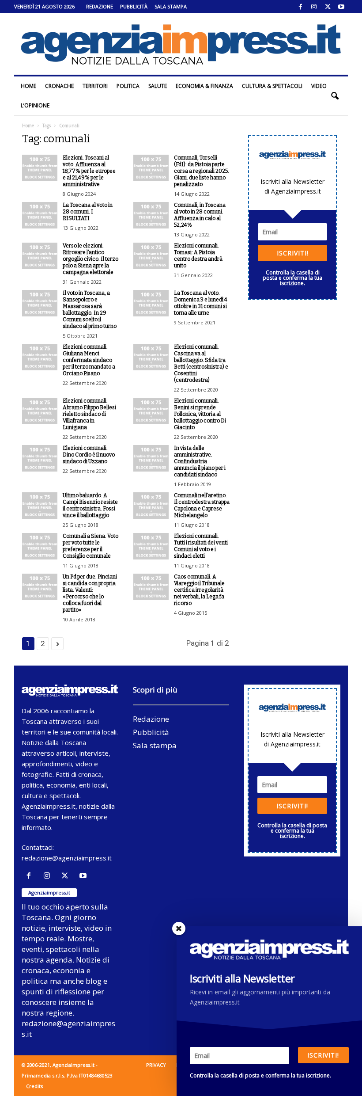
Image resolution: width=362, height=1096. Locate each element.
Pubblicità (133, 6)
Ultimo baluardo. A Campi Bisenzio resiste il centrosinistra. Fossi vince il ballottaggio (90, 505)
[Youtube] (341, 6)
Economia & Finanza (204, 86)
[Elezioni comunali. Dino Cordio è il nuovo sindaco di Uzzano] (39, 458)
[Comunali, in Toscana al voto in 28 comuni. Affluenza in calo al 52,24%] (151, 215)
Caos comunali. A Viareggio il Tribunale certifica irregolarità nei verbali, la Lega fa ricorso (199, 590)
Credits (34, 1086)
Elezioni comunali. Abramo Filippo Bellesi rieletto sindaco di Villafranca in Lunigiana (89, 414)
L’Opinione (35, 105)
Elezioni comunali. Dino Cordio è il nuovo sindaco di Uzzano (89, 454)
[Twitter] (327, 6)
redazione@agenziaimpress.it (67, 857)
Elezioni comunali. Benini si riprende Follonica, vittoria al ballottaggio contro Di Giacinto (200, 414)
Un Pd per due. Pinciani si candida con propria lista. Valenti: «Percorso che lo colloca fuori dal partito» (90, 593)
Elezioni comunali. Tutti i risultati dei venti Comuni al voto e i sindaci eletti (201, 546)
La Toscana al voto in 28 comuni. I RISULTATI (88, 211)
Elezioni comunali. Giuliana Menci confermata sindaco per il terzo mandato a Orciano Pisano (89, 360)
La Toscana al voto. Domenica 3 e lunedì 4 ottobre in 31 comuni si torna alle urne (200, 303)
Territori (95, 86)
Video (319, 86)
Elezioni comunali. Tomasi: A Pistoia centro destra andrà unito (198, 256)
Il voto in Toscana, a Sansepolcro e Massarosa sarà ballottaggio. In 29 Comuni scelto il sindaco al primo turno (90, 309)
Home (28, 86)
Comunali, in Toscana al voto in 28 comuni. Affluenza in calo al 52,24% (200, 215)
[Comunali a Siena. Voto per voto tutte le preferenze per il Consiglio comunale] (39, 546)
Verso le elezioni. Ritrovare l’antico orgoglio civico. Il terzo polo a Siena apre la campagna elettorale (90, 259)
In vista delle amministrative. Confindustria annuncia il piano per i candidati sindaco (200, 461)
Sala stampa (171, 6)
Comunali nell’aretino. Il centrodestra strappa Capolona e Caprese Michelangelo (202, 505)
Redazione (99, 6)
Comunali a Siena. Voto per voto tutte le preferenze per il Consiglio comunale (90, 546)
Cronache (59, 86)
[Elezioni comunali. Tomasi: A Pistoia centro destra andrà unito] (151, 256)
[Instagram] (314, 6)
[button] (334, 96)
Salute (157, 86)
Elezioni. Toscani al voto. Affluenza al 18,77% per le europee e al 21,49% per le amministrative (89, 171)
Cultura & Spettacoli (272, 86)
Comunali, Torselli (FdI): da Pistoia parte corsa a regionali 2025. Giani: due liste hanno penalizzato (201, 171)
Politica (128, 86)
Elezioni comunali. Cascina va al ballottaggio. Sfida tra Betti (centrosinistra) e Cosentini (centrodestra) (201, 363)
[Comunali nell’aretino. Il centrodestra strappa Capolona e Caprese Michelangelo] (151, 505)
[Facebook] (300, 6)
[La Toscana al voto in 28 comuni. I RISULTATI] (39, 215)
